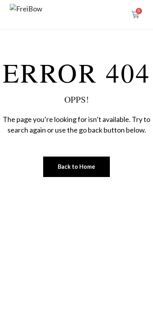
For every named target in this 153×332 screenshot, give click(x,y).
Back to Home (76, 166)
